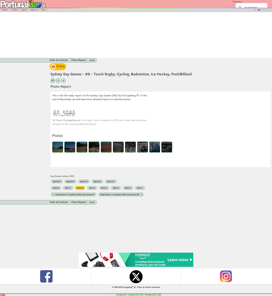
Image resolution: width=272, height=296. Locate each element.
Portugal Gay (121, 294)
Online (14, 10)
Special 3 (84, 181)
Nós (43, 10)
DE (270, 10)
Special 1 (111, 181)
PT (255, 10)
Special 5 (57, 181)
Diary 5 (92, 188)
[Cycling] (81, 147)
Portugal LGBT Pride (135, 294)
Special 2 (97, 181)
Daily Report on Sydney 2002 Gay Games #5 (121, 194)
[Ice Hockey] (130, 147)
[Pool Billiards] (166, 147)
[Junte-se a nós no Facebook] (46, 276)
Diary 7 (68, 188)
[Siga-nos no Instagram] (226, 276)
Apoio (24, 10)
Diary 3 (116, 188)
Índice (4, 10)
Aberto (34, 10)
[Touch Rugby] (57, 147)
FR (266, 10)
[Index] (24, 60)
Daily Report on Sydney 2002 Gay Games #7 (74, 194)
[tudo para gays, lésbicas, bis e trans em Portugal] (31, 4)
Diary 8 (56, 188)
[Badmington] (106, 147)
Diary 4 (104, 188)
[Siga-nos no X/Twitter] (136, 276)
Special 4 (70, 181)
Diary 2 (128, 188)
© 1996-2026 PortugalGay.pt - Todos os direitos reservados (136, 287)
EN (259, 10)
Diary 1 (140, 188)
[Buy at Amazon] (136, 266)
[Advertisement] (136, 35)
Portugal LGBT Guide (153, 294)
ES (263, 10)
